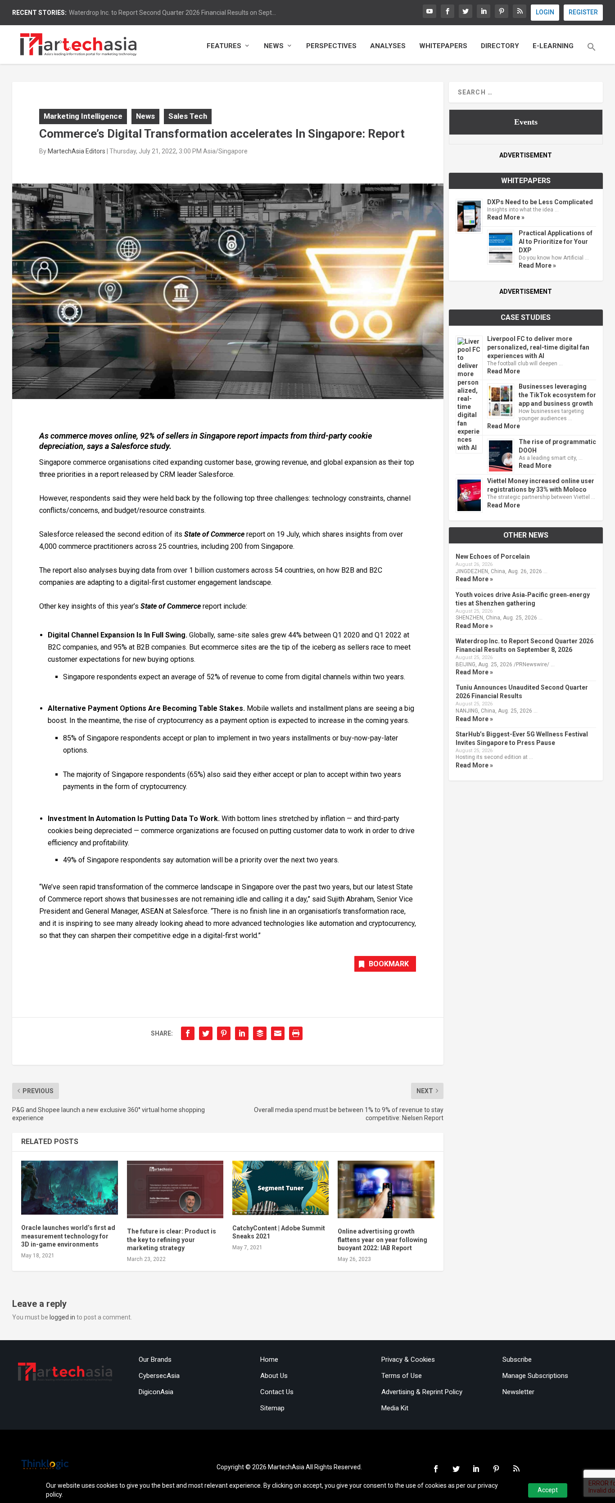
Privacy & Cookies (408, 1359)
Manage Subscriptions (535, 1376)
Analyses (388, 46)
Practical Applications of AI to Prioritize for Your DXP (555, 241)
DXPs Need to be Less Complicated (540, 202)
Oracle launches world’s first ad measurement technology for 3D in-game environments (68, 1235)
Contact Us (277, 1392)
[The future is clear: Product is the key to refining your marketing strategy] (175, 1190)
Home (269, 1359)
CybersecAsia (159, 1376)
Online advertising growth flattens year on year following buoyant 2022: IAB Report (382, 1239)
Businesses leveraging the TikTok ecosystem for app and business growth (557, 395)
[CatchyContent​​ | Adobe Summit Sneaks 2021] (280, 1188)
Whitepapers (443, 46)
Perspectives (331, 46)
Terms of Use (401, 1376)
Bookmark (389, 964)
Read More (503, 371)
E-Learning (553, 46)
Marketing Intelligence (83, 116)
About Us (274, 1376)
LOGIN (545, 12)
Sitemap (272, 1408)
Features (224, 46)
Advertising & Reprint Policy (421, 1392)
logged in (62, 1317)
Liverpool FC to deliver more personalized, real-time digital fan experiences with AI (538, 347)
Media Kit (394, 1408)
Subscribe (517, 1359)
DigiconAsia (156, 1392)
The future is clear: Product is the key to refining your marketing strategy (171, 1239)
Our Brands (155, 1359)
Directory (500, 46)
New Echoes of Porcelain (493, 556)
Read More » (506, 217)
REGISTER (583, 12)
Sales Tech (187, 116)
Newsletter (518, 1392)
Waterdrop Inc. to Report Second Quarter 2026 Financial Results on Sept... (172, 12)
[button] (591, 53)
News (274, 46)
